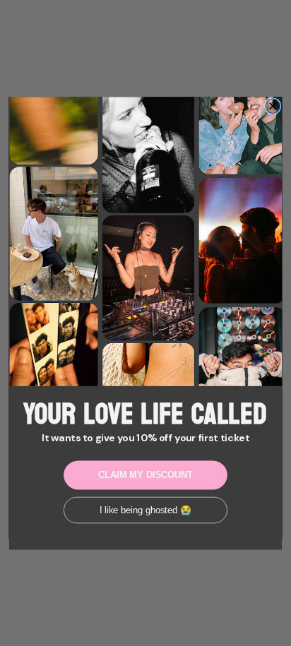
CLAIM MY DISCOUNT (145, 474)
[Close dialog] (273, 106)
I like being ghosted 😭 (146, 510)
